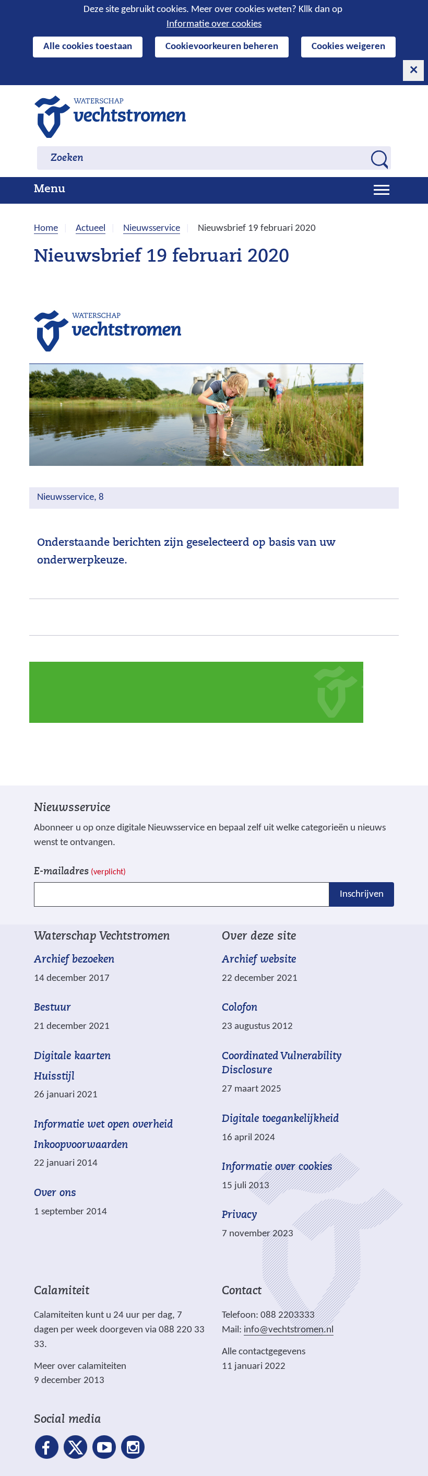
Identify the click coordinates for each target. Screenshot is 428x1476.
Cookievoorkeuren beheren (221, 47)
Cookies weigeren (348, 47)
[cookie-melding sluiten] (413, 70)
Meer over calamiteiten (80, 1367)
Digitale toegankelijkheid (280, 1119)
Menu (49, 189)
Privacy (239, 1215)
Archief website (259, 960)
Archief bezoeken (74, 960)
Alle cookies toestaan (87, 47)
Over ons (55, 1193)
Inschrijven (362, 894)
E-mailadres (80, 872)
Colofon (239, 1008)
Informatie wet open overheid (103, 1125)
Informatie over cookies (214, 24)
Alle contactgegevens (263, 1352)
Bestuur (52, 1008)
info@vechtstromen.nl (289, 1330)
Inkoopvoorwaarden (81, 1145)
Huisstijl (54, 1077)
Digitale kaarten (72, 1056)
